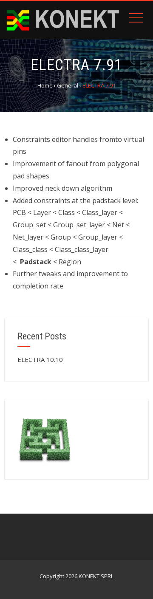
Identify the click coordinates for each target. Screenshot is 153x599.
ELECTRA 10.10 (40, 359)
